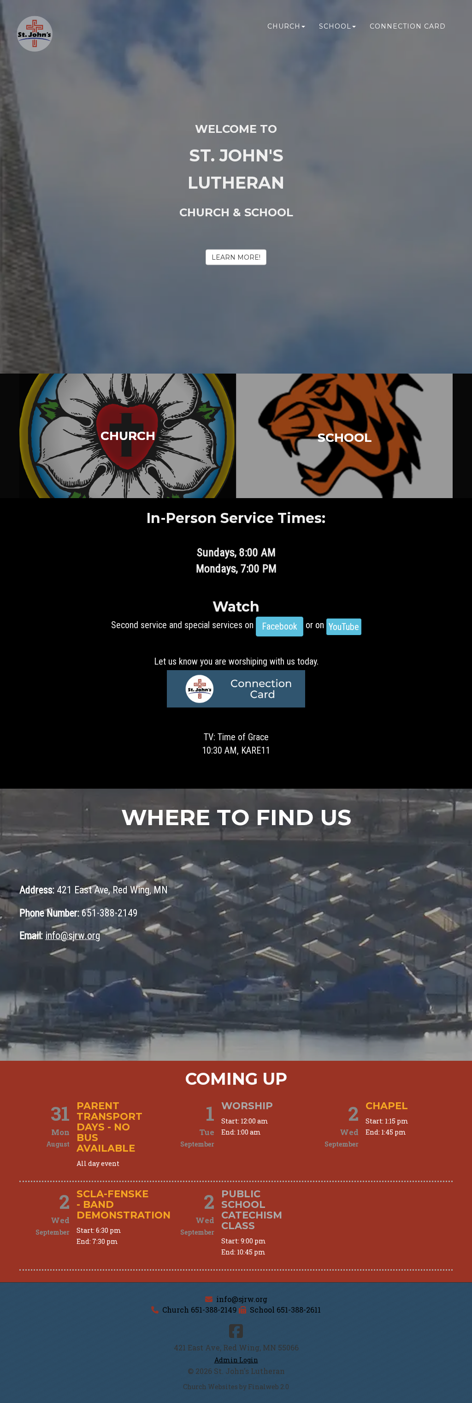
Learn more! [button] (236, 257)
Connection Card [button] (408, 26)
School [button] (335, 26)
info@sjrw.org (241, 1299)
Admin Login (236, 1359)
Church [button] (284, 26)
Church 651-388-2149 (199, 1309)
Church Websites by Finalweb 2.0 (236, 1386)
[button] (279, 626)
